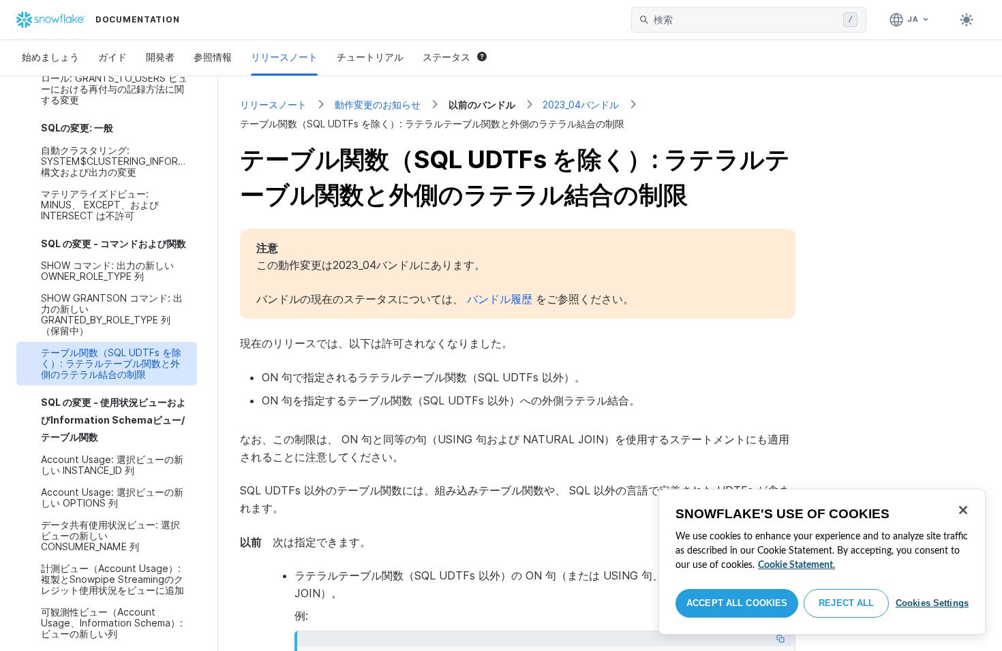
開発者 (160, 57)
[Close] (963, 510)
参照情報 (213, 57)
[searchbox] (746, 19)
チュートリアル (370, 57)
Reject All (846, 603)
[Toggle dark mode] (966, 19)
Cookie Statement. (796, 565)
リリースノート (284, 57)
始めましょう (50, 57)
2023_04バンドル (581, 104)
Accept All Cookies (736, 603)
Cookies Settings (932, 603)
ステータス (446, 57)
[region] (822, 562)
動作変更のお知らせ (378, 104)
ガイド (112, 57)
